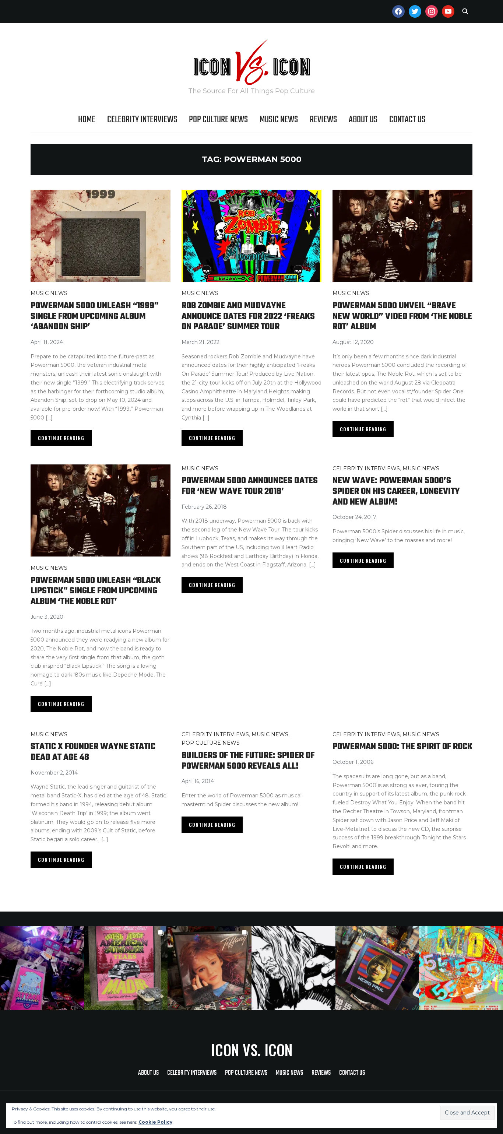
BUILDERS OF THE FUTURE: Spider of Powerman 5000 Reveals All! (248, 761)
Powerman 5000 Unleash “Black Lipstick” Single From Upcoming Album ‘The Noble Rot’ (96, 591)
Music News (279, 119)
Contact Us (407, 119)
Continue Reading (61, 438)
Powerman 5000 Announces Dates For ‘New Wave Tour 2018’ (250, 486)
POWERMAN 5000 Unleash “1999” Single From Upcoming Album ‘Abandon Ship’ (95, 316)
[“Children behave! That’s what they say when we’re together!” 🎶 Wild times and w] (210, 968)
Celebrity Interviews (142, 119)
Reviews (323, 119)
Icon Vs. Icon (251, 1050)
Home (86, 119)
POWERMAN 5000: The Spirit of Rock (402, 747)
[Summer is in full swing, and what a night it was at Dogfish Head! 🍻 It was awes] (126, 968)
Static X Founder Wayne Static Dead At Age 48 (93, 752)
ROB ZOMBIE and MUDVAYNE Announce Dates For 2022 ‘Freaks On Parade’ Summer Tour (248, 316)
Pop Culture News (218, 119)
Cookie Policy (155, 1122)
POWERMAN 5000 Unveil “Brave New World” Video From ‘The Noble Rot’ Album (402, 316)
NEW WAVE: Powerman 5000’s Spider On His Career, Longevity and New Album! (396, 491)
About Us (363, 119)
